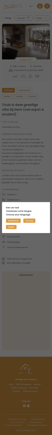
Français (29, 220)
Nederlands (13, 220)
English (11, 227)
